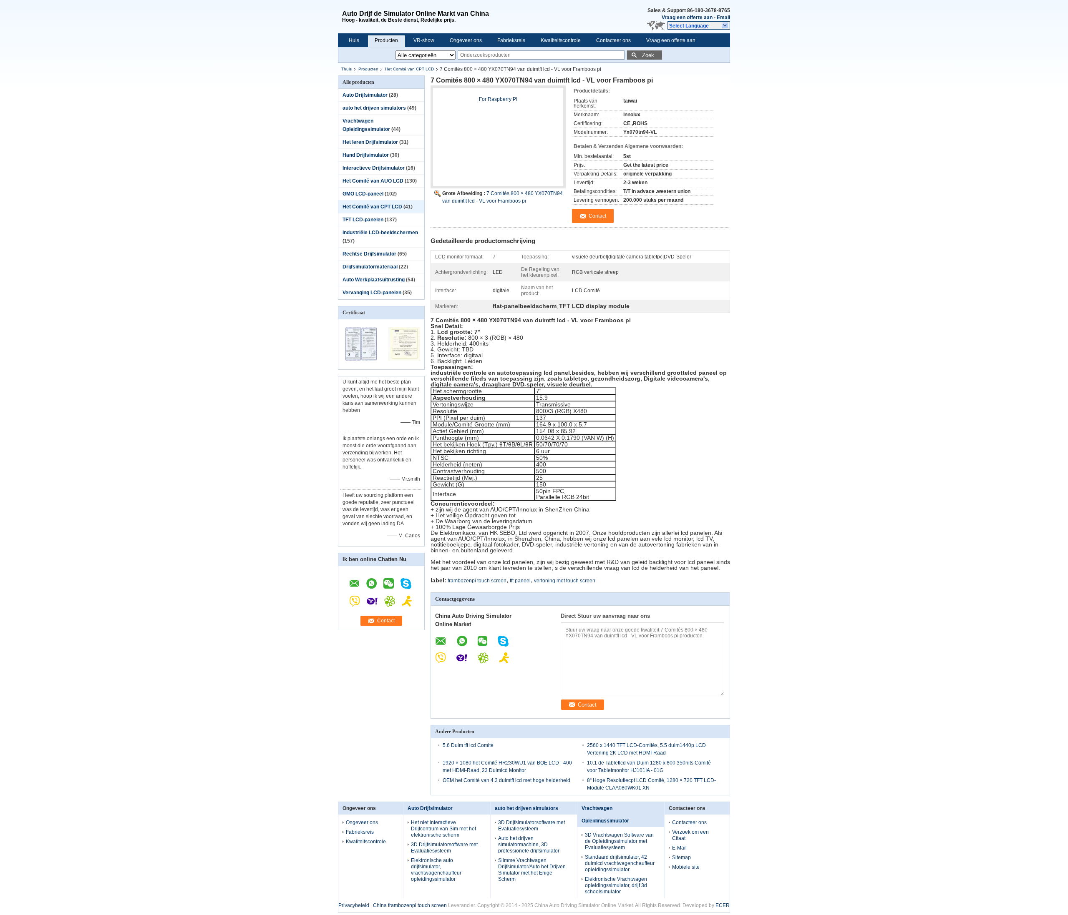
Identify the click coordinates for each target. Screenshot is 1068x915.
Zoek (648, 55)
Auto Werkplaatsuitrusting (374, 280)
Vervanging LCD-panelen (372, 293)
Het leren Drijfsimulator (370, 142)
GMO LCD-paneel (363, 194)
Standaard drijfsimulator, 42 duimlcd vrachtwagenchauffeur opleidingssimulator (620, 863)
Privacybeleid (353, 905)
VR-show (423, 40)
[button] (699, 25)
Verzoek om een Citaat (690, 835)
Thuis (346, 69)
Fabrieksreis (511, 40)
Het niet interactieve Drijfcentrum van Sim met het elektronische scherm (443, 829)
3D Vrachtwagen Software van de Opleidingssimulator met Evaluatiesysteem (619, 841)
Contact (386, 621)
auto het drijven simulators (374, 108)
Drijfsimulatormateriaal (370, 267)
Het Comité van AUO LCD (373, 181)
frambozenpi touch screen (477, 581)
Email (723, 17)
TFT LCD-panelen (363, 220)
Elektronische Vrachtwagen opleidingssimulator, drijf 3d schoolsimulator (616, 885)
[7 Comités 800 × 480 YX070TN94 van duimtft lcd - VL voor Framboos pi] (498, 141)
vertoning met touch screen (564, 581)
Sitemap (681, 857)
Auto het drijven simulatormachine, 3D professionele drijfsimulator (528, 844)
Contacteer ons (613, 40)
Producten (386, 40)
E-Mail (679, 848)
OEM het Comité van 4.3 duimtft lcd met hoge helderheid (506, 780)
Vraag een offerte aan (687, 17)
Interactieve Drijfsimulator (374, 168)
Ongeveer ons (466, 40)
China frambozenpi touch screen (410, 905)
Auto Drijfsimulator (365, 95)
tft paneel (520, 581)
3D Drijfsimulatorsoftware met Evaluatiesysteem (444, 848)
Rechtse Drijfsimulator (369, 254)
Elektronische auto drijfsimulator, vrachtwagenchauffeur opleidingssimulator (436, 869)
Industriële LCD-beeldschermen (380, 233)
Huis (354, 40)
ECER (722, 905)
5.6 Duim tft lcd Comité (468, 745)
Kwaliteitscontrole (561, 40)
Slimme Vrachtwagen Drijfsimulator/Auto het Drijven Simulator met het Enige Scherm (532, 869)
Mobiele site (686, 867)
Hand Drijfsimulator (366, 155)
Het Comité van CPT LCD (409, 69)
